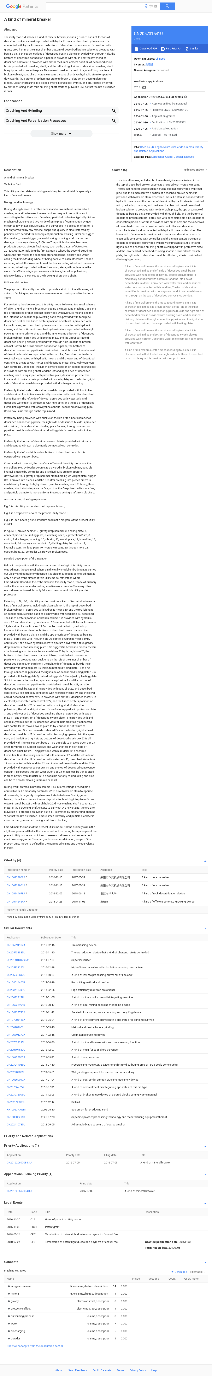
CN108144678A (16, 893)
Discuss (189, 156)
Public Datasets (102, 1370)
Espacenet (157, 156)
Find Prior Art (173, 48)
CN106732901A (16, 885)
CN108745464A (16, 901)
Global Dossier (174, 156)
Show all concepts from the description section (35, 1346)
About (59, 1370)
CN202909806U (16, 1072)
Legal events (162, 147)
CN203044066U (16, 1064)
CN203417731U (16, 989)
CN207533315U (16, 1042)
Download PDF (148, 48)
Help (154, 1370)
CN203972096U (16, 1094)
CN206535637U (16, 974)
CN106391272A (16, 1034)
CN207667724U (16, 1087)
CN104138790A (16, 1012)
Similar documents (182, 147)
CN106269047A (16, 1079)
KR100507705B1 (16, 1109)
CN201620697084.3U (19, 1162)
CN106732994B (16, 1004)
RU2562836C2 (15, 1027)
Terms (120, 1370)
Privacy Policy (138, 1370)
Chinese (160, 58)
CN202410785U (16, 1124)
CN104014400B (16, 982)
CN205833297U (16, 967)
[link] (19, 1286)
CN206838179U (16, 997)
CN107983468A (16, 1019)
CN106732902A (16, 877)
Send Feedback (77, 1370)
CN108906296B (16, 1117)
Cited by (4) (147, 147)
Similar (193, 48)
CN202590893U (16, 1102)
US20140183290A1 (18, 960)
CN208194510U (16, 1049)
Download (180, 1271)
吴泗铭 (149, 64)
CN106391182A (16, 945)
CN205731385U (16, 952)
